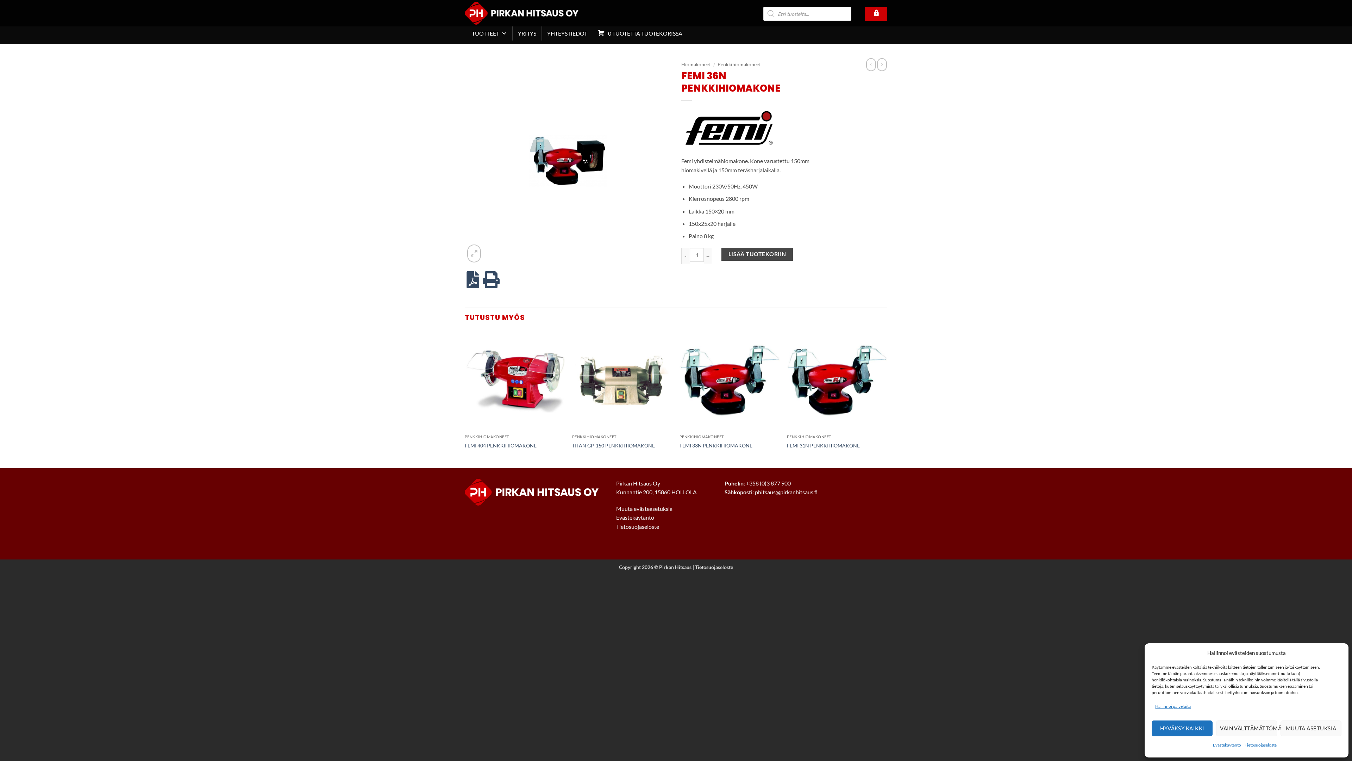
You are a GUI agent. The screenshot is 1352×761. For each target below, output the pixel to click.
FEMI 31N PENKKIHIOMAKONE (823, 445)
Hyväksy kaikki (1182, 728)
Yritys (527, 33)
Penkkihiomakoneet (739, 64)
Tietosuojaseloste (1261, 745)
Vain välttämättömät (1248, 728)
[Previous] (465, 399)
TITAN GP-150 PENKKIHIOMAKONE (613, 445)
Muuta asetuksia (1311, 728)
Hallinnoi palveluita (1173, 706)
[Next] (887, 399)
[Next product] (871, 64)
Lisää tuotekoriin (757, 254)
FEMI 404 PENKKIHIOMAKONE (501, 445)
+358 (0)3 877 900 (768, 483)
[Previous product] (882, 64)
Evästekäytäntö (1227, 745)
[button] (474, 253)
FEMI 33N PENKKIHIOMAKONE (716, 445)
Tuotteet (485, 33)
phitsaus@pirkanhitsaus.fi (786, 492)
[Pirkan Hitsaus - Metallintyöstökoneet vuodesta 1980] (532, 13)
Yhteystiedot (567, 33)
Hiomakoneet (696, 64)
